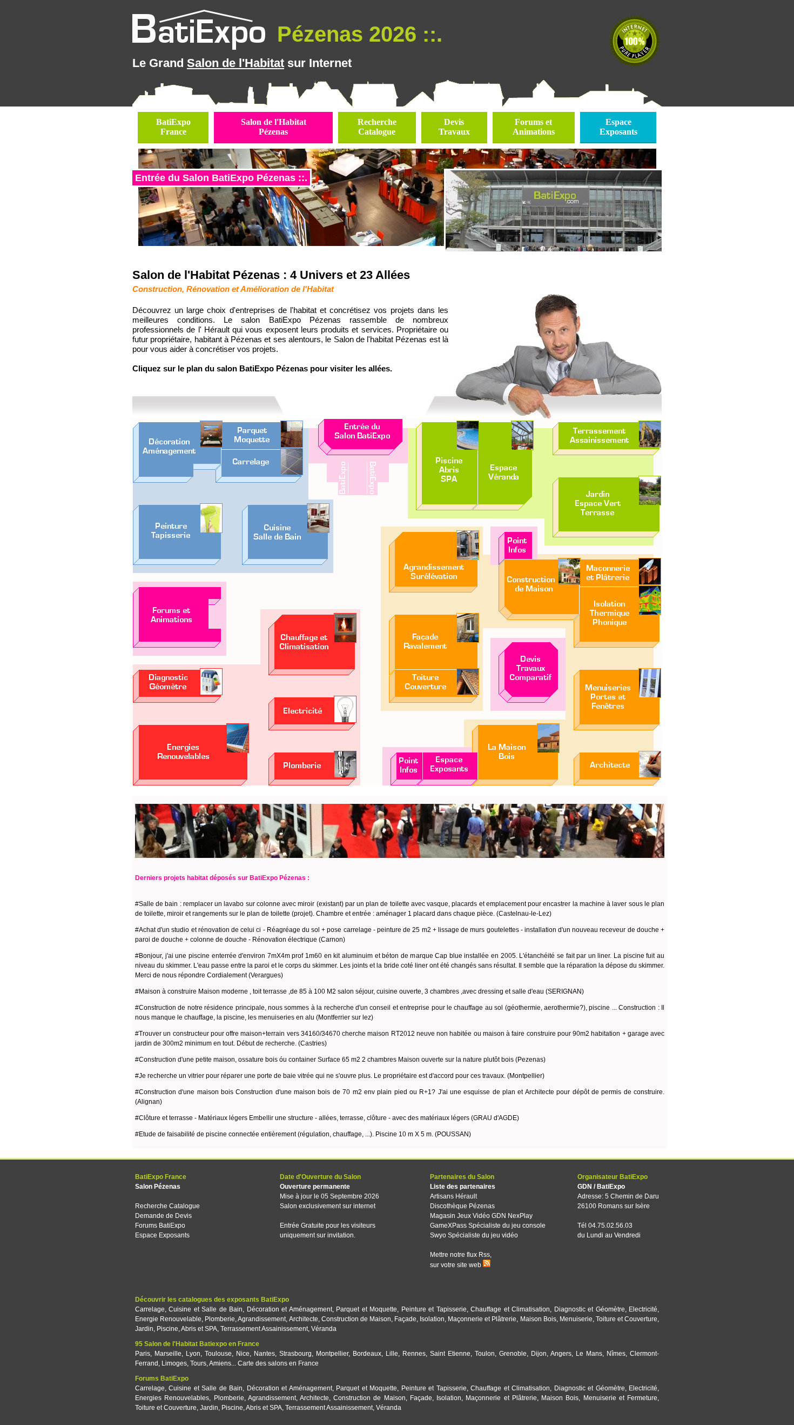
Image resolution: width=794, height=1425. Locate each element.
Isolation (432, 1319)
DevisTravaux (454, 126)
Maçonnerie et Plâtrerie (482, 1319)
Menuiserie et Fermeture (620, 1398)
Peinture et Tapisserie (434, 1309)
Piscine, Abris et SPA (187, 1329)
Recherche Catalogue (167, 1206)
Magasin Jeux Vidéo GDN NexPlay (481, 1216)
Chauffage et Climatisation (510, 1309)
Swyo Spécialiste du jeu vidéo (474, 1235)
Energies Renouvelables (172, 1398)
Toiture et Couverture (626, 1319)
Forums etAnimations (534, 126)
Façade (405, 1319)
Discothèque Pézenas (462, 1206)
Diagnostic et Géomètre (589, 1309)
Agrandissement (262, 1319)
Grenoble (513, 1353)
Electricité (643, 1309)
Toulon (485, 1353)
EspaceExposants (618, 126)
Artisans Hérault (453, 1196)
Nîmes (616, 1353)
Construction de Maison (356, 1319)
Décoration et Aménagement (289, 1309)
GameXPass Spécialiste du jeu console (488, 1225)
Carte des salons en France (278, 1363)
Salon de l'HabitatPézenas (273, 126)
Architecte (303, 1319)
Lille (392, 1353)
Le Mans (589, 1353)
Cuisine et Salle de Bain (206, 1309)
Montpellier (332, 1353)
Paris (142, 1353)
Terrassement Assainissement (264, 1329)
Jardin (144, 1329)
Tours (198, 1363)
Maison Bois (538, 1319)
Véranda (324, 1329)
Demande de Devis (163, 1216)
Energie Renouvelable (168, 1319)
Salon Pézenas (157, 1186)
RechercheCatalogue (377, 126)
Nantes (264, 1353)
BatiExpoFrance (173, 126)
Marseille (167, 1353)
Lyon (193, 1353)
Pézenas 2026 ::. (356, 34)
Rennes (414, 1353)
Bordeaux (367, 1353)
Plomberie (220, 1319)
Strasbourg (295, 1353)
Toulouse (218, 1353)
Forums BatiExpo (160, 1225)
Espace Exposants (162, 1235)
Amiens (220, 1363)
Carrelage (150, 1309)
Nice (243, 1353)
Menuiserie (576, 1319)
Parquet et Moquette (366, 1309)
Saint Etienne (450, 1353)
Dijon (539, 1353)
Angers (560, 1353)
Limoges (174, 1363)
